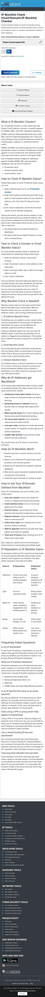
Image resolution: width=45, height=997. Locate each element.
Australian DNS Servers (12, 945)
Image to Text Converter (12, 934)
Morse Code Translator (11, 932)
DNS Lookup (8, 814)
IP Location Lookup (24, 106)
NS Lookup (8, 817)
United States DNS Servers (13, 951)
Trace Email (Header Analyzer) (23, 111)
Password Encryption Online (13, 908)
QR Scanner (8, 921)
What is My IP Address (11, 831)
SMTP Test (8, 860)
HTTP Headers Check (11, 852)
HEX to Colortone (10, 876)
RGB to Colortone (10, 873)
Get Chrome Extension (12, 965)
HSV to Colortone (10, 881)
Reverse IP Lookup (10, 812)
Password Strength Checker (13, 913)
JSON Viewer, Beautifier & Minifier (14, 865)
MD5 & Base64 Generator (12, 857)
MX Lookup (8, 820)
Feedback (38, 73)
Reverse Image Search (11, 927)
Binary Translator (10, 862)
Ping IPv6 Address (23, 95)
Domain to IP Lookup (11, 844)
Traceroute (23, 100)
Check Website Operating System (14, 854)
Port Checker (8, 889)
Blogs (31, 983)
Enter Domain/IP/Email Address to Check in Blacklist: (20, 37)
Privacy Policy (30, 991)
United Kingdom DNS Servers (13, 948)
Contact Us (15, 983)
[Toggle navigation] (4, 9)
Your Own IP (20, 56)
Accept (22, 994)
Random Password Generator (13, 911)
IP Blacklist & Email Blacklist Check (15, 838)
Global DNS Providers (11, 943)
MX (9, 51)
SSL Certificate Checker (12, 905)
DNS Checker (9, 809)
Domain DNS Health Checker (13, 822)
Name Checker (9, 929)
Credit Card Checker (11, 924)
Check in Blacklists (10, 73)
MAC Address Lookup (11, 892)
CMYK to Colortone (10, 878)
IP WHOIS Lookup (10, 841)
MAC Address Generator (12, 894)
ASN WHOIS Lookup (10, 897)
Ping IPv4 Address (23, 90)
